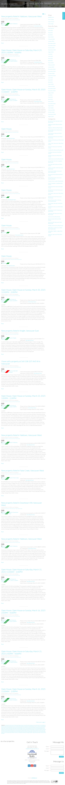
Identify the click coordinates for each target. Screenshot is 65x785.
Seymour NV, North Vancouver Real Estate (33, 730)
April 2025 (50, 60)
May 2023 (50, 97)
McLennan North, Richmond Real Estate (37, 728)
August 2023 (51, 92)
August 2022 (51, 105)
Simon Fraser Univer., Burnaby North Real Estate (54, 200)
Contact (62, 3)
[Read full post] (10, 24)
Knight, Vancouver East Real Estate (11, 132)
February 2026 (51, 39)
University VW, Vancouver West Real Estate (7, 731)
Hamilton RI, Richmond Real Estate (29, 726)
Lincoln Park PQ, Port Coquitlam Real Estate (29, 727)
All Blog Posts (51, 17)
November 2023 (51, 90)
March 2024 (51, 84)
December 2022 (51, 103)
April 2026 (50, 34)
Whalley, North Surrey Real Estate (6, 732)
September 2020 (52, 114)
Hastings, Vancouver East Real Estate (40, 726)
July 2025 (50, 54)
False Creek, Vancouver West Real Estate (13, 367)
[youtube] (32, 765)
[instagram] (35, 765)
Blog (54, 3)
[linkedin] (29, 765)
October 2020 (51, 112)
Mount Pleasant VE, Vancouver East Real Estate (55, 178)
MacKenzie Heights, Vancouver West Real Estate (24, 728)
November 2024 (51, 71)
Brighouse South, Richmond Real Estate (24, 725)
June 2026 (50, 30)
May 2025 (50, 58)
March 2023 (51, 101)
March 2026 (51, 37)
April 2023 (50, 99)
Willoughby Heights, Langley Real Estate (32, 732)
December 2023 (51, 88)
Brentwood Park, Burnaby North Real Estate (11, 725)
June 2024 (50, 77)
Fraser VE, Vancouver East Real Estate (18, 726)
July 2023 (50, 95)
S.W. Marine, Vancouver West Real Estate (20, 730)
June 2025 (50, 56)
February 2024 (51, 86)
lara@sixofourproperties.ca (32, 748)
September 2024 (52, 75)
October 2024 (51, 73)
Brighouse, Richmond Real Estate (34, 725)
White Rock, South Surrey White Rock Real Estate (18, 732)
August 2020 (51, 116)
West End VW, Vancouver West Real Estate (13, 259)
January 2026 (51, 41)
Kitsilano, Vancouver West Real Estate (6, 727)
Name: (47, 746)
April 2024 (50, 82)
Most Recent (51, 28)
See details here (38, 26)
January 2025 (51, 67)
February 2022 (51, 110)
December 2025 (51, 43)
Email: (47, 748)
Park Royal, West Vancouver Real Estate (40, 729)
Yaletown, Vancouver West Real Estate (12, 19)
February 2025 (51, 64)
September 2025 (52, 49)
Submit (61, 756)
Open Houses (51, 21)
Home (26, 3)
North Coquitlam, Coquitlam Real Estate (28, 729)
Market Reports (48, 3)
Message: (46, 751)
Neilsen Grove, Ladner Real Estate (18, 729)
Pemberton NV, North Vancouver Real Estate (8, 730)
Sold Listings (50, 23)
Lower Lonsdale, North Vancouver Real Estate (10, 728)
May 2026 (50, 32)
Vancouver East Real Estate (18, 731)
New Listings (51, 19)
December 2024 (51, 69)
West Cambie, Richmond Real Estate (27, 731)
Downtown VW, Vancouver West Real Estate (13, 508)
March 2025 (51, 62)
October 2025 (51, 47)
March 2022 (51, 107)
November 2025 (51, 45)
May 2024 (50, 80)
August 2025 (51, 52)
